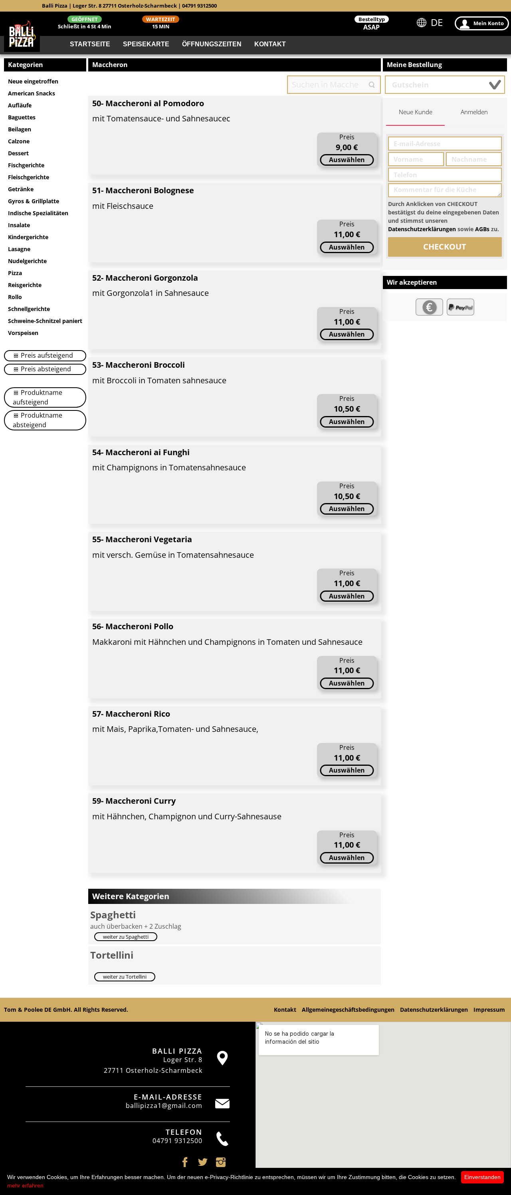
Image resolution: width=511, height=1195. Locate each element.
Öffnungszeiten (212, 44)
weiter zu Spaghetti (126, 936)
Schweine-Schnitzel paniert (45, 321)
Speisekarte (146, 44)
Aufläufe (20, 105)
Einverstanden (482, 1177)
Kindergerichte (28, 237)
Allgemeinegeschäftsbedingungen (348, 1009)
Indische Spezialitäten (38, 213)
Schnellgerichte (29, 309)
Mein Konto (488, 23)
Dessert (18, 153)
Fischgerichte (26, 165)
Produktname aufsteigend (37, 397)
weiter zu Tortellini (125, 976)
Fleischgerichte (28, 177)
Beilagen (19, 129)
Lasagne (19, 249)
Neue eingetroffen (33, 81)
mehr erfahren (25, 1185)
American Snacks (31, 93)
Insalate (19, 225)
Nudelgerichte (27, 261)
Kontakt (270, 44)
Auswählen (347, 159)
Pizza (15, 273)
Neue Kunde (415, 112)
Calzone (19, 141)
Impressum (489, 1009)
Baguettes (22, 117)
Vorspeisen (23, 333)
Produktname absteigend (37, 420)
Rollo (15, 297)
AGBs (482, 229)
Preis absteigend (45, 369)
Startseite (90, 44)
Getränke (21, 189)
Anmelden (474, 112)
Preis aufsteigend (46, 355)
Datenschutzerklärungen (422, 229)
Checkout (444, 246)
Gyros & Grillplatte (33, 201)
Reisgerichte (25, 285)
